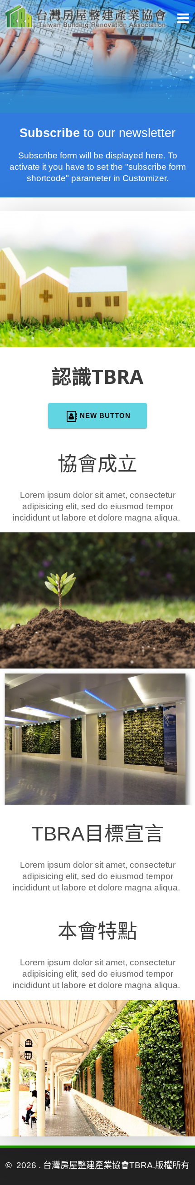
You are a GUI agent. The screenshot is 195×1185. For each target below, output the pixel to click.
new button (105, 415)
